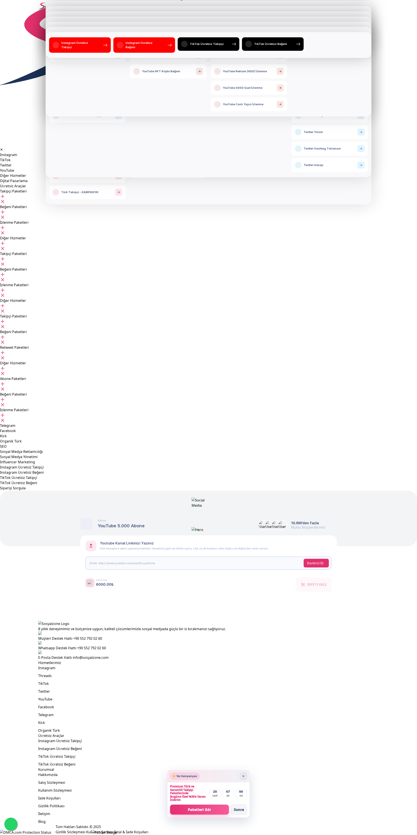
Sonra (239, 809)
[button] (13, 191)
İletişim (44, 813)
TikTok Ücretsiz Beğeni (56, 764)
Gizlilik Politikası (51, 806)
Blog (42, 821)
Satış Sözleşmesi (51, 782)
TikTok (43, 683)
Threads (45, 675)
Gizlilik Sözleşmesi (70, 832)
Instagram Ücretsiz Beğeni (60, 748)
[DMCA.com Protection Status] (25, 832)
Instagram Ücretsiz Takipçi (60, 740)
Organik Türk (49, 730)
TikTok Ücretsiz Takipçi (56, 756)
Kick (41, 722)
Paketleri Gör (199, 809)
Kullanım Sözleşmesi (55, 790)
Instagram (46, 668)
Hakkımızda (48, 774)
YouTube (45, 699)
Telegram (46, 714)
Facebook (46, 707)
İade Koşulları (49, 798)
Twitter (44, 691)
